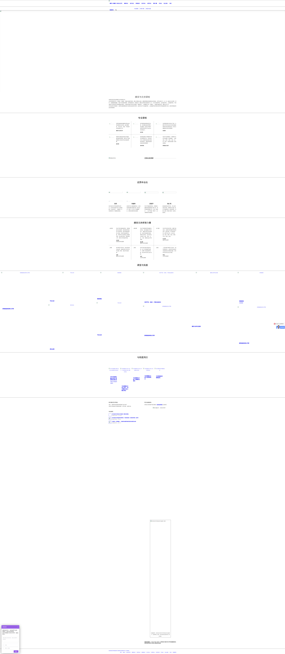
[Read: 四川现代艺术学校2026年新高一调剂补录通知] (110, 415)
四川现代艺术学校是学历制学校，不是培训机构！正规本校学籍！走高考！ (125, 417)
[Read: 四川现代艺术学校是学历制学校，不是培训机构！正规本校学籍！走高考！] (110, 418)
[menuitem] (111, 3)
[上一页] (112, 196)
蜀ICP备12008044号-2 (122, 650)
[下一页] (119, 196)
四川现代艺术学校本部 (113, 650)
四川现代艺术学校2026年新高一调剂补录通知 (120, 414)
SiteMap (127, 650)
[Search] (116, 10)
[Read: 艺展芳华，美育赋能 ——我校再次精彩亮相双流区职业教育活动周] (110, 422)
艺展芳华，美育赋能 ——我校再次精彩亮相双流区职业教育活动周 (124, 421)
